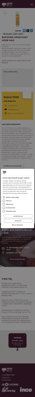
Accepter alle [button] (18, 216)
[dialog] (17, 198)
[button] (17, 225)
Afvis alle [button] (18, 221)
